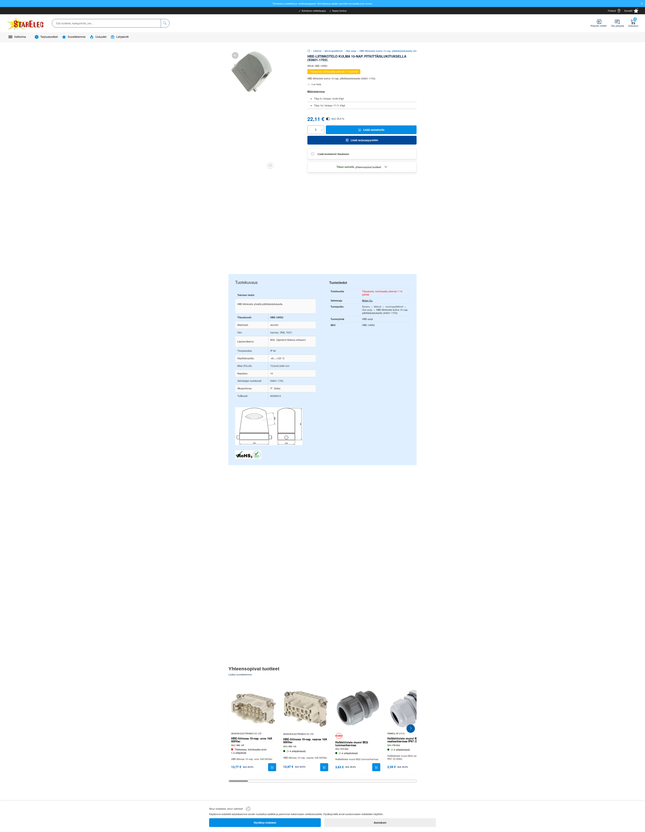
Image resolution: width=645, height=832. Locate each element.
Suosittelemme (76, 37)
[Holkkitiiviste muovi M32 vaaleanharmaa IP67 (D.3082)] (409, 708)
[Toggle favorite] (270, 165)
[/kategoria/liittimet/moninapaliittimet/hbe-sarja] (235, 55)
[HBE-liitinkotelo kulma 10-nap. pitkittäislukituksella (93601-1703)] (251, 72)
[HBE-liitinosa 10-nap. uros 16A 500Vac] (253, 708)
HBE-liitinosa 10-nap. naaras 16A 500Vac (305, 741)
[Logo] (25, 23)
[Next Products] (410, 728)
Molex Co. (367, 300)
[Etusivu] (308, 51)
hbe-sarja (367, 309)
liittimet (377, 306)
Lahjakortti (122, 37)
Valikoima (20, 37)
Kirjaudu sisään (599, 25)
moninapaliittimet (394, 306)
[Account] (598, 21)
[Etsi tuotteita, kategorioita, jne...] (165, 23)
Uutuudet (100, 37)
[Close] (642, 3)
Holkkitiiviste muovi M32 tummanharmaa (351, 744)
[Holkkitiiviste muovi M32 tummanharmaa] (357, 708)
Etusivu (366, 306)
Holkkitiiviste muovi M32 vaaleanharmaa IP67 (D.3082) (406, 740)
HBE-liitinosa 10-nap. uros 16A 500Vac (251, 740)
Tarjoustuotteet (49, 37)
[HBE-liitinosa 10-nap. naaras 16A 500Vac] (305, 708)
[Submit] (272, 767)
